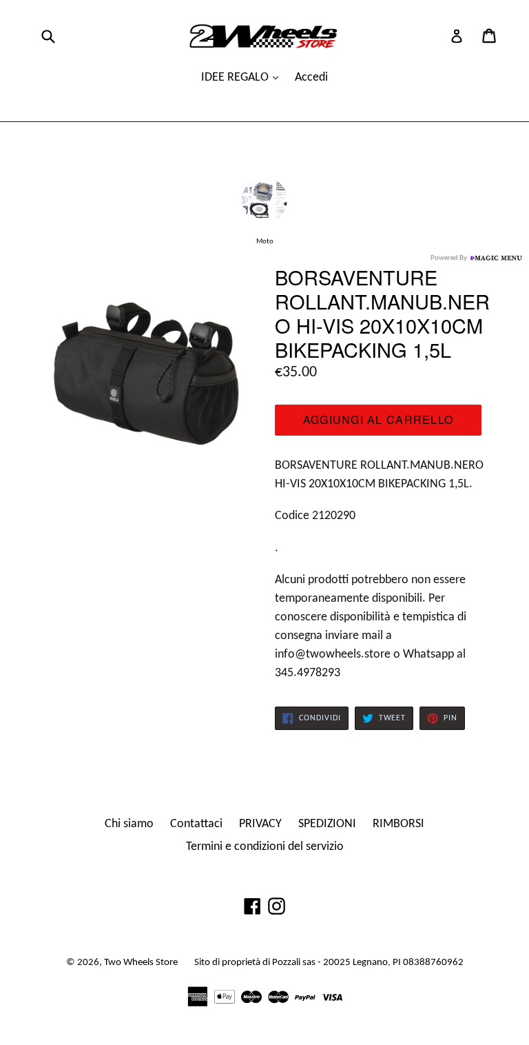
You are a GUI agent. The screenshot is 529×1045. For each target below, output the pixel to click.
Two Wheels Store (141, 962)
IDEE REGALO (236, 77)
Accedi (311, 77)
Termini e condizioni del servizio (265, 846)
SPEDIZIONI (327, 824)
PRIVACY (260, 824)
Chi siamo (129, 824)
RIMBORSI (398, 824)
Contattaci (196, 824)
